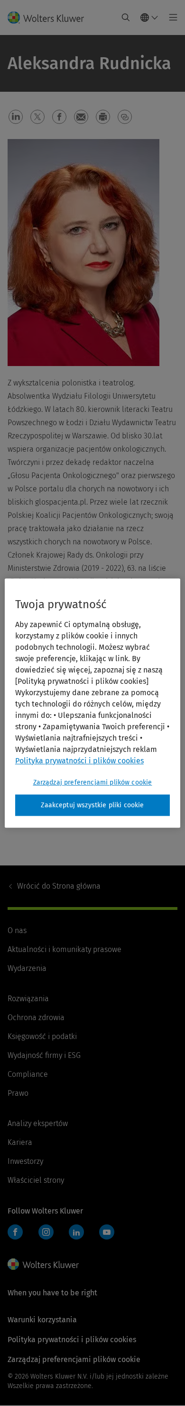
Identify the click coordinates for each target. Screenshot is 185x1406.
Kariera (20, 1142)
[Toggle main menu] (170, 17)
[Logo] (50, 17)
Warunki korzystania (42, 1319)
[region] (93, 703)
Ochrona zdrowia (36, 1017)
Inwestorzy (25, 1161)
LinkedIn (76, 1232)
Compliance (28, 1074)
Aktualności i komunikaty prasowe (64, 949)
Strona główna (59, 886)
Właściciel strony (36, 1180)
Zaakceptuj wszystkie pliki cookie (92, 805)
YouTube (106, 1232)
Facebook (15, 1232)
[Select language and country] (149, 17)
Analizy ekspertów (38, 1123)
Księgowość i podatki (42, 1036)
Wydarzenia (27, 968)
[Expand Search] (125, 17)
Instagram (46, 1232)
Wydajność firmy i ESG (44, 1055)
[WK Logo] (43, 1264)
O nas (17, 930)
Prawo (18, 1093)
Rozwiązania (28, 998)
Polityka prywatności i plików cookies (72, 1339)
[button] (16, 117)
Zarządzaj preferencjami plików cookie (92, 782)
